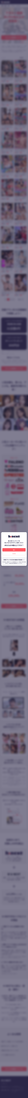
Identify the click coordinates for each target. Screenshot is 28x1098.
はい (14, 550)
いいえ (14, 553)
